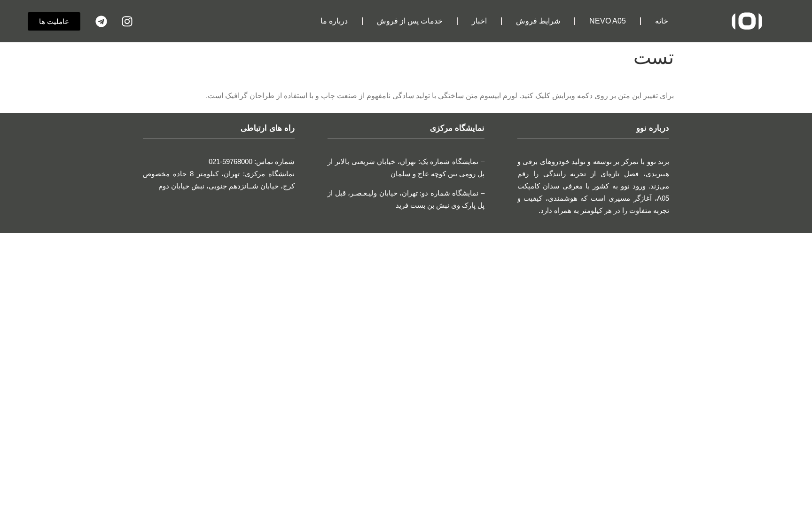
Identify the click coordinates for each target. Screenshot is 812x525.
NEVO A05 (607, 21)
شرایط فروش (538, 21)
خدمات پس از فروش (410, 21)
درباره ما (334, 21)
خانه (661, 21)
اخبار (479, 21)
